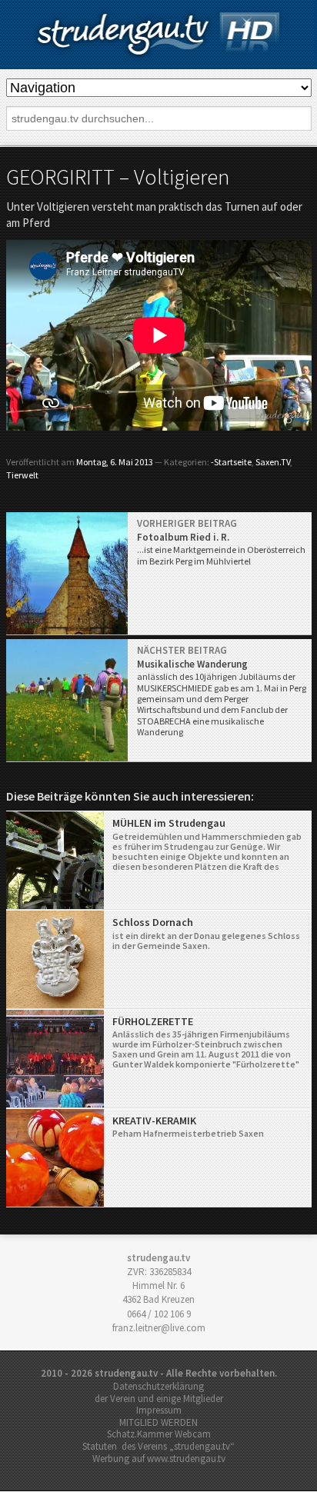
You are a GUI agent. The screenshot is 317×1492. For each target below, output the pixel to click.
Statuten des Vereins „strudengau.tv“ (158, 1446)
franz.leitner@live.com (158, 1327)
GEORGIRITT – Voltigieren (117, 177)
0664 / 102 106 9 (159, 1313)
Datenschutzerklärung (158, 1386)
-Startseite (231, 462)
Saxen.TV (272, 462)
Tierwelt (22, 475)
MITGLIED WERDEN (158, 1422)
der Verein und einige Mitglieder (159, 1398)
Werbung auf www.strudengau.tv (158, 1458)
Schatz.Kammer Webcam (159, 1433)
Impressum (159, 1410)
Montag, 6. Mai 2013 (114, 462)
